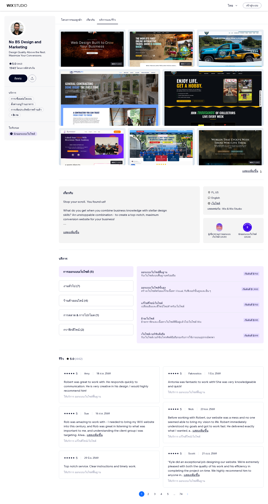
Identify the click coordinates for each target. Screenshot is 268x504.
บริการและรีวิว (107, 19)
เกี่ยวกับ (90, 19)
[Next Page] (187, 494)
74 (181, 494)
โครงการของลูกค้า (71, 19)
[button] (92, 48)
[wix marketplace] (17, 5)
